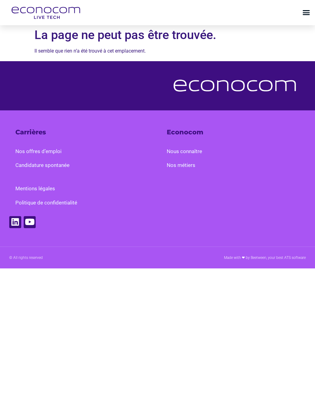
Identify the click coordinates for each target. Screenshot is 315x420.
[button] (306, 12)
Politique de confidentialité (46, 203)
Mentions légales (35, 188)
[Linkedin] (15, 222)
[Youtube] (30, 222)
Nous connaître (184, 151)
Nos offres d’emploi (38, 151)
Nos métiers (181, 165)
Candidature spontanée (42, 165)
